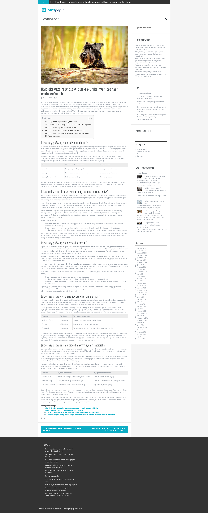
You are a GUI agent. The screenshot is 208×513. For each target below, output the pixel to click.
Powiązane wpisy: (54, 136)
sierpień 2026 (141, 248)
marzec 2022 (141, 278)
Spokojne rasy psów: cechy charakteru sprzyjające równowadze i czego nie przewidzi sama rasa (84, 4)
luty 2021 (140, 309)
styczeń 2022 (141, 283)
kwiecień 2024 (141, 267)
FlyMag (69, 509)
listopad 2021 (141, 288)
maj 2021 (140, 302)
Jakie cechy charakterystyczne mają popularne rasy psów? (68, 124)
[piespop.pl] (53, 10)
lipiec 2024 (140, 265)
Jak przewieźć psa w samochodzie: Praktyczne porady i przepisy (149, 225)
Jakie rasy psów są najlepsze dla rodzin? (60, 127)
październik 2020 (142, 318)
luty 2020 (140, 336)
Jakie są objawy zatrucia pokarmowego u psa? (61, 485)
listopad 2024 (141, 260)
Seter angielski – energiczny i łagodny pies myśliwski (64, 410)
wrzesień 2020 (142, 320)
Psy (44, 418)
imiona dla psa (142, 173)
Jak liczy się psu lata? (52, 476)
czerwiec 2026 (142, 251)
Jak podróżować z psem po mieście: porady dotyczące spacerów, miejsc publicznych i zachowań (152, 109)
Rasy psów (140, 156)
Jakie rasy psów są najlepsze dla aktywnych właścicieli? (66, 133)
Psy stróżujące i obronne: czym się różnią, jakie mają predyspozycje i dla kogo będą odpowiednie (150, 54)
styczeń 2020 (141, 339)
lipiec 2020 (140, 325)
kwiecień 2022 (141, 276)
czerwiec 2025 (142, 255)
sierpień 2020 (141, 323)
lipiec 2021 (140, 297)
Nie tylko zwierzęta (143, 152)
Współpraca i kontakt (51, 19)
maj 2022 (140, 274)
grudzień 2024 (142, 258)
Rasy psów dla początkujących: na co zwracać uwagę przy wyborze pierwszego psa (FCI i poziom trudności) (150, 74)
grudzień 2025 (142, 253)
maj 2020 (140, 329)
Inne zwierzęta (142, 150)
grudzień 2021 (142, 285)
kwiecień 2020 (141, 332)
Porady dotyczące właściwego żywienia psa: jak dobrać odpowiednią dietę (72, 412)
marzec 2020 (141, 334)
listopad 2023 (141, 269)
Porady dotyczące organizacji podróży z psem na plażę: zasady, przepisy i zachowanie (151, 178)
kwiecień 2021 (141, 304)
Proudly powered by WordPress (50, 509)
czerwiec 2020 (142, 327)
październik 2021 (142, 290)
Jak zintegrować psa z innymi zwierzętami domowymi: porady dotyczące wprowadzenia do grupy (151, 117)
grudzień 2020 (142, 313)
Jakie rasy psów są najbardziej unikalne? (60, 122)
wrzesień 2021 (142, 292)
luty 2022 (140, 281)
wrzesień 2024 (142, 262)
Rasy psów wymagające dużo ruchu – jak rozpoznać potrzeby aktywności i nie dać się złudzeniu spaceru (150, 47)
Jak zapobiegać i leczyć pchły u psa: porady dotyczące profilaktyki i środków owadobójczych (151, 213)
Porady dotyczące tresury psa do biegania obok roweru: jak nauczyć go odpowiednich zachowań (80, 415)
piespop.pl (58, 98)
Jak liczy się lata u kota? (153, 188)
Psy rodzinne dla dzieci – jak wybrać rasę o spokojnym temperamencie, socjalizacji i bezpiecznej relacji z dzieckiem (150, 61)
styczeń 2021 (141, 311)
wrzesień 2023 (142, 272)
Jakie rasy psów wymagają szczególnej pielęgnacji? (65, 130)
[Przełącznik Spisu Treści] (89, 118)
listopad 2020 (141, 316)
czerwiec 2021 (142, 299)
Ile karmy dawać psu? (144, 93)
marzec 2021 (141, 306)
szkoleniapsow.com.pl (153, 196)
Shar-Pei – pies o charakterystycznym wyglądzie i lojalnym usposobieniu (71, 408)
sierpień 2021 (141, 295)
